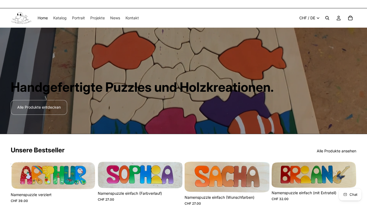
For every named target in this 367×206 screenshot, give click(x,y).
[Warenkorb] (350, 18)
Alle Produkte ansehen (336, 151)
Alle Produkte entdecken (39, 107)
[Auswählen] (87, 181)
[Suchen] (327, 18)
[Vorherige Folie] (106, 175)
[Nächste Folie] (174, 175)
